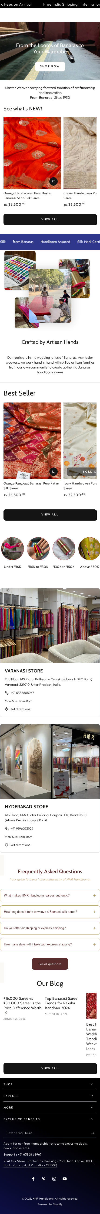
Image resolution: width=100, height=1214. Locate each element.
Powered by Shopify (50, 1204)
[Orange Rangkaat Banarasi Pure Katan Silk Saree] (32, 441)
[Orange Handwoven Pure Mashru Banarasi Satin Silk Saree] (32, 153)
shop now (50, 66)
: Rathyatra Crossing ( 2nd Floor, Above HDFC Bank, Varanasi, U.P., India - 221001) (48, 1163)
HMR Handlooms (43, 1198)
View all (50, 219)
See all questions (50, 964)
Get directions (20, 709)
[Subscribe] (94, 1133)
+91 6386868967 (22, 693)
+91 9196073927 (21, 828)
